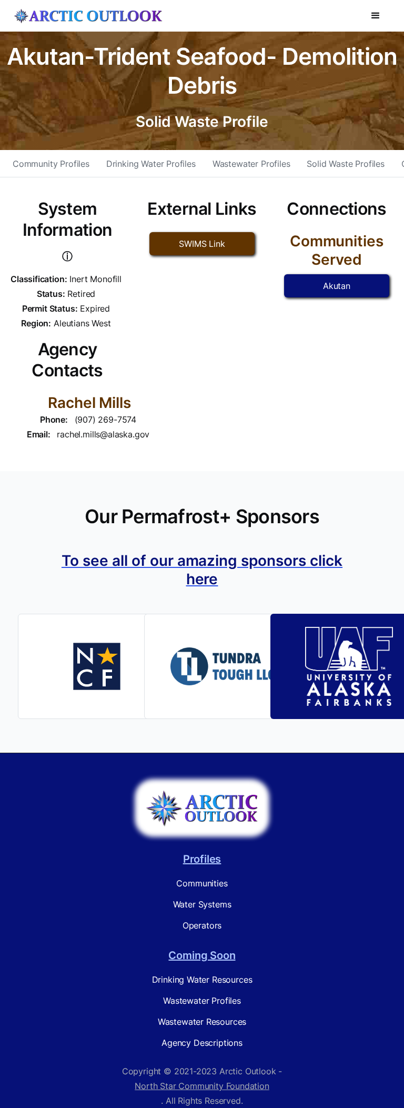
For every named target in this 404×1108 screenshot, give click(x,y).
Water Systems (202, 904)
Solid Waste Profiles (345, 163)
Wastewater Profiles (251, 163)
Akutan (336, 286)
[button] (375, 16)
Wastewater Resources (202, 1021)
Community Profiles (51, 163)
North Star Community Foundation (202, 1086)
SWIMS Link (202, 243)
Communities (201, 883)
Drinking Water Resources (202, 979)
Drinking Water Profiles (151, 163)
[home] (88, 15)
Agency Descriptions (202, 1042)
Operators (202, 925)
